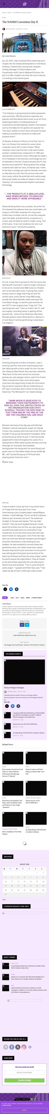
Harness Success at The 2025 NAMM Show (25, 724)
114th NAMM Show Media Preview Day (24, 635)
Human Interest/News (33, 797)
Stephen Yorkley (36, 598)
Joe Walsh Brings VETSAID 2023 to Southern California (29, 733)
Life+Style (14, 963)
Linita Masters (10, 29)
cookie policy (6, 1105)
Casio (12, 598)
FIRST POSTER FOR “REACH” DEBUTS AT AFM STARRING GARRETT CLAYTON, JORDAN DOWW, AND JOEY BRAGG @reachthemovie (29, 990)
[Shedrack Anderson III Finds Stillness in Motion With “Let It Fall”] (36, 758)
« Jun (3, 900)
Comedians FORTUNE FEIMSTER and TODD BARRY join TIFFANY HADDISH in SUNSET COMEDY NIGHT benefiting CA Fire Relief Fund (29, 715)
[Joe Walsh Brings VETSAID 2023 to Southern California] (7, 735)
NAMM (28, 598)
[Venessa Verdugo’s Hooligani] (24, 671)
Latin (4, 797)
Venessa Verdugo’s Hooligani (14, 688)
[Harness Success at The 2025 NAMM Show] (7, 726)
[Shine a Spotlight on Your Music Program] (12, 819)
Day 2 (17, 598)
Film (12, 985)
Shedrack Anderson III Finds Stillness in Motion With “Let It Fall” (35, 772)
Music (4, 17)
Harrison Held (12, 691)
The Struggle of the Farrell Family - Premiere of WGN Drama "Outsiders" (24, 645)
